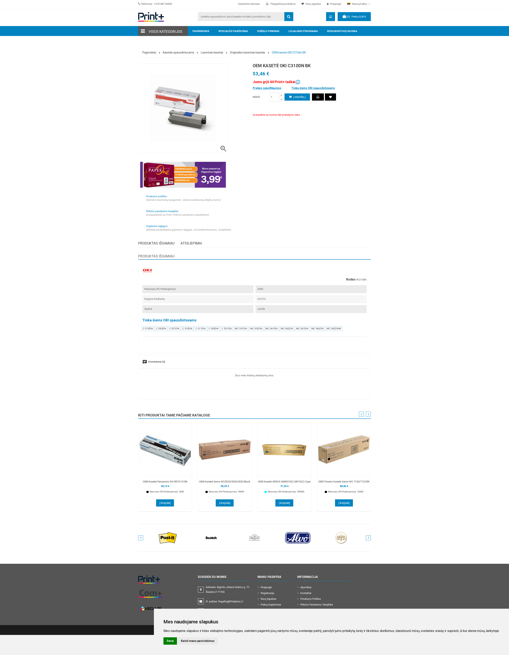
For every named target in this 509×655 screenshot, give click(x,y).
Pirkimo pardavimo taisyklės (316, 604)
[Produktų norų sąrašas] (330, 97)
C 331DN (174, 328)
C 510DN (187, 328)
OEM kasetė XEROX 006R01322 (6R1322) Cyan (284, 481)
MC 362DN (287, 328)
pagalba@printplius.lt (230, 601)
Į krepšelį (299, 97)
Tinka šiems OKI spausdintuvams (313, 88)
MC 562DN (317, 328)
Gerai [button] (170, 640)
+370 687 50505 (163, 3)
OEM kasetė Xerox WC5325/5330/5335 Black (224, 481)
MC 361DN (271, 328)
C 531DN (227, 328)
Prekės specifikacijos (267, 88)
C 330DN (161, 328)
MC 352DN (256, 328)
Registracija (267, 593)
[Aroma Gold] (341, 537)
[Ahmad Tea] (254, 537)
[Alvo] (298, 537)
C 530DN (214, 328)
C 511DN (200, 328)
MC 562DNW (334, 328)
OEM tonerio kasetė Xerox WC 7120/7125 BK (344, 481)
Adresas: (228, 589)
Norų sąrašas (268, 598)
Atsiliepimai (191, 243)
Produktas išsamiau (156, 243)
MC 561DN (302, 328)
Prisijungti (266, 587)
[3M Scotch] (211, 537)
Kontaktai (305, 593)
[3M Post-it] (168, 537)
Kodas (351, 279)
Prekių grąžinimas (271, 604)
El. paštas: (224, 601)
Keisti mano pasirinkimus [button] (198, 640)
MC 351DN (241, 328)
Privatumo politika (310, 598)
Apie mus (305, 587)
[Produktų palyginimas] (318, 97)
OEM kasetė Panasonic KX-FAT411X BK (165, 481)
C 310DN (148, 328)
